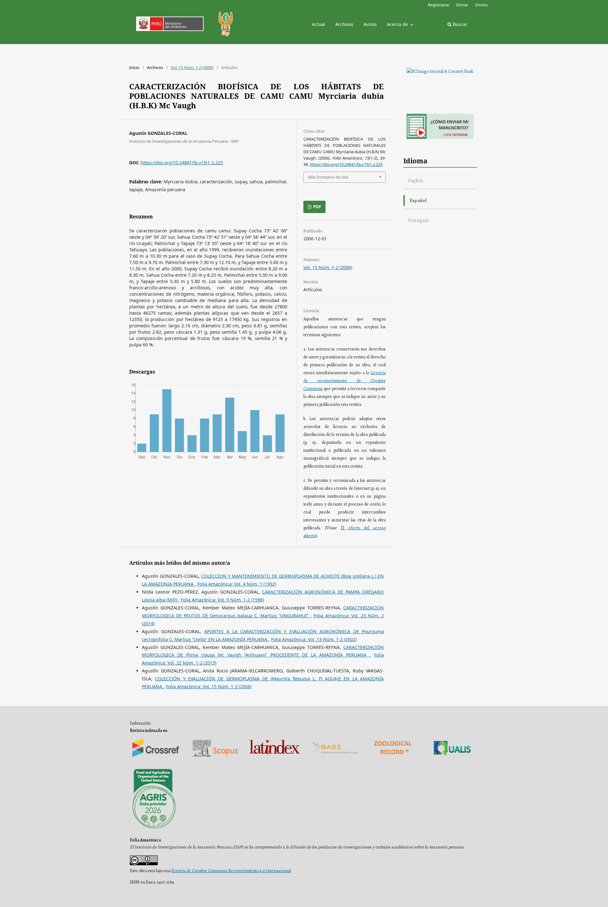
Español (418, 200)
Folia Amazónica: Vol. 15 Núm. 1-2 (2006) (208, 686)
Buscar (459, 24)
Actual (318, 24)
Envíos (481, 5)
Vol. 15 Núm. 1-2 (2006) (192, 67)
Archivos (344, 24)
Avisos (370, 24)
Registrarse (438, 5)
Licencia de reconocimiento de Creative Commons (344, 381)
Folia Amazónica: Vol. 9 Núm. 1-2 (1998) (222, 600)
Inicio (134, 67)
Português (418, 220)
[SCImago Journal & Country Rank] (440, 71)
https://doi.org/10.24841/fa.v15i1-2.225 (182, 163)
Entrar (462, 5)
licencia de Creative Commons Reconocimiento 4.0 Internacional (231, 871)
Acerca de (398, 24)
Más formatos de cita (328, 177)
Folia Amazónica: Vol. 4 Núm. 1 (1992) (236, 584)
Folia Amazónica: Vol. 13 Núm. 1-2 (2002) (314, 639)
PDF (316, 207)
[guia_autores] (440, 138)
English (415, 180)
